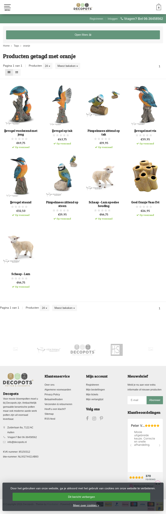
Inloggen (113, 18)
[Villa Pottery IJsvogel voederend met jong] (20, 104)
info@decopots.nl (17, 442)
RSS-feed (50, 418)
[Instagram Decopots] (96, 419)
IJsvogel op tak (62, 131)
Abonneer (154, 400)
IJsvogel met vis (145, 131)
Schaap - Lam (20, 274)
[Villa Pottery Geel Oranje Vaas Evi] (145, 176)
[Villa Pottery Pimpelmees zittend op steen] (62, 176)
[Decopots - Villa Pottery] (83, 350)
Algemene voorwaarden (58, 389)
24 (47, 65)
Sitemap (49, 414)
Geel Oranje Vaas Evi (145, 202)
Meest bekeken (66, 65)
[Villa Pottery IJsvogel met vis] (145, 104)
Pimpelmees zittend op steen (62, 204)
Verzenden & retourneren (58, 404)
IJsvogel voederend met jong (20, 132)
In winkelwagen (19, 144)
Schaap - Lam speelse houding (104, 204)
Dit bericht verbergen (81, 496)
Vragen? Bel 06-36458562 (143, 18)
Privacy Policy (52, 394)
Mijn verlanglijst (94, 399)
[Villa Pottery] (49, 350)
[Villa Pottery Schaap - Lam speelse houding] (103, 176)
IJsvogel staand (20, 202)
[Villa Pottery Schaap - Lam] (20, 247)
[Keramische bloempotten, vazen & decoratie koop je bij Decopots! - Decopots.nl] (83, 7)
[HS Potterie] (116, 350)
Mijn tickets (92, 394)
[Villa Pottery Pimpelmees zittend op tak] (103, 104)
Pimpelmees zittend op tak (104, 132)
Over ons (49, 384)
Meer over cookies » (86, 505)
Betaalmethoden (54, 399)
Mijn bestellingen (95, 389)
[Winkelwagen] (158, 9)
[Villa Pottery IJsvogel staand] (20, 176)
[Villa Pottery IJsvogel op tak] (62, 104)
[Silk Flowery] (15, 349)
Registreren (96, 18)
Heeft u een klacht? (55, 409)
